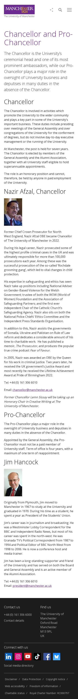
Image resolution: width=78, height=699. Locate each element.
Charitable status (15, 693)
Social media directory (19, 666)
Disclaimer (11, 679)
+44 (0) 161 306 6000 (18, 615)
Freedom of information (44, 686)
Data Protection (31, 679)
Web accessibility (15, 686)
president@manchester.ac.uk (32, 586)
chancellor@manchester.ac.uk (33, 390)
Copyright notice (55, 679)
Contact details (14, 621)
